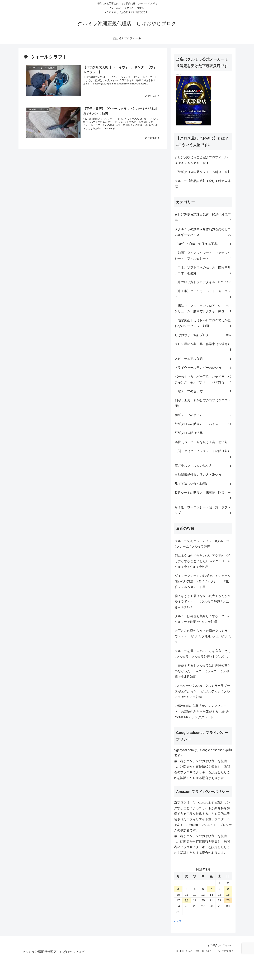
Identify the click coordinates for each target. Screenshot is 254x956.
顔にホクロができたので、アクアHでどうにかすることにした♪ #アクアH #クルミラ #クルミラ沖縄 (202, 561)
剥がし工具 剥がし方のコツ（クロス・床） (203, 403)
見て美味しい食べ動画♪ (203, 483)
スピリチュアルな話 (203, 358)
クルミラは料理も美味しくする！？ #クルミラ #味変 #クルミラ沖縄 (202, 618)
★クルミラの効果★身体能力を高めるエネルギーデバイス (203, 231)
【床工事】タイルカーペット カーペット (203, 293)
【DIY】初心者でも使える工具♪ (203, 244)
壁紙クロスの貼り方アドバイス (203, 424)
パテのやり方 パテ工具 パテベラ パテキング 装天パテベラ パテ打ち (203, 379)
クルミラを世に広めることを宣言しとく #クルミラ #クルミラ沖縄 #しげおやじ (203, 653)
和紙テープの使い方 (203, 415)
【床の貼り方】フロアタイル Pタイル (203, 282)
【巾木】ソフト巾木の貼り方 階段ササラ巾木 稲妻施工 (203, 270)
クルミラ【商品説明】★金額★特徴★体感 (203, 183)
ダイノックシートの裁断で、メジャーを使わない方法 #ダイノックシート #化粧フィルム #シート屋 (203, 581)
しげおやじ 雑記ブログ (203, 335)
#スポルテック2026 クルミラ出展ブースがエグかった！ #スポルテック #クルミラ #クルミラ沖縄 (202, 691)
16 (228, 894)
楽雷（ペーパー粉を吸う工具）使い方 (203, 442)
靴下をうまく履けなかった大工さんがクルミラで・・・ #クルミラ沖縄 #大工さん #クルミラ (203, 601)
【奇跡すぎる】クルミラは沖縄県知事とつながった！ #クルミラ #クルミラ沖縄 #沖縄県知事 (203, 671)
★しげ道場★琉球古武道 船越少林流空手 (203, 217)
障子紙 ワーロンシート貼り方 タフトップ (203, 510)
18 (186, 900)
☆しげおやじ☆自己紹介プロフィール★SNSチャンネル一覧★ (201, 160)
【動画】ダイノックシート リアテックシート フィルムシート (203, 255)
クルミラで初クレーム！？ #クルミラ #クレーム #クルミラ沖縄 (202, 543)
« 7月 (177, 921)
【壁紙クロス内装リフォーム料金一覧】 (203, 172)
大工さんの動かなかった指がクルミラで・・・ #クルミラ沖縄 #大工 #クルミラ (203, 636)
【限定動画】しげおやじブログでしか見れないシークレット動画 (203, 323)
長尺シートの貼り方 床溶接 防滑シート (203, 495)
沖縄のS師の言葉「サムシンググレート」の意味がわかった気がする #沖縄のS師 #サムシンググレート (202, 711)
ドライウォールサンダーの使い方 (203, 367)
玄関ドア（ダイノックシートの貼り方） (203, 453)
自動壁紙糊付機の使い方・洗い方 (203, 474)
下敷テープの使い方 (203, 391)
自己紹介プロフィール (220, 945)
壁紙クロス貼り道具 (203, 433)
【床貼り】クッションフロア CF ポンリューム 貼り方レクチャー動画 (203, 308)
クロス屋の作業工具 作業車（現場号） (203, 346)
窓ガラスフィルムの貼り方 (203, 465)
